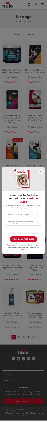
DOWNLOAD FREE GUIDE (23, 239)
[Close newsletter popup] (40, 171)
